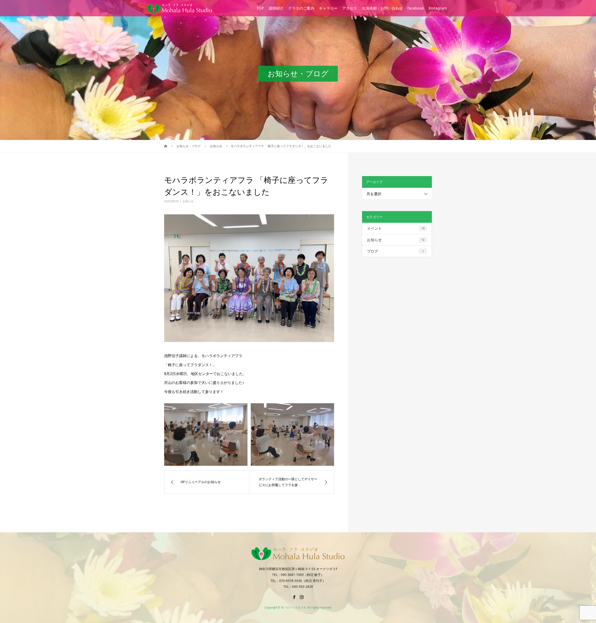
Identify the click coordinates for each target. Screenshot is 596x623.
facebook (415, 8)
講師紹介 (276, 8)
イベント (395, 228)
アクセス (349, 8)
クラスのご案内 (301, 8)
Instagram (438, 8)
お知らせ (188, 201)
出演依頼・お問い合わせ (382, 8)
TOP (260, 8)
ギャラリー (328, 8)
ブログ (395, 251)
